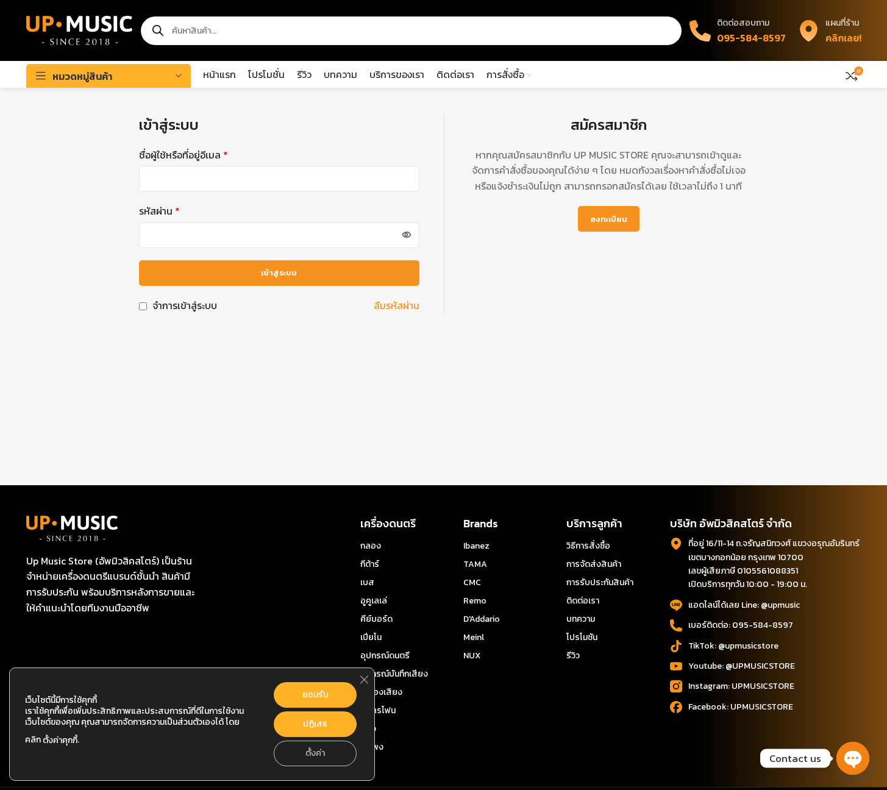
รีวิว (573, 655)
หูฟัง (368, 728)
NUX (471, 655)
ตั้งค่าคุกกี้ (60, 740)
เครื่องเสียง (381, 692)
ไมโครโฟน (378, 710)
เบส (367, 582)
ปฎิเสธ (315, 723)
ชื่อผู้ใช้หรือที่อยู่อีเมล (183, 155)
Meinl (473, 637)
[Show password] (406, 235)
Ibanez (476, 545)
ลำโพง (371, 747)
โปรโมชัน (581, 637)
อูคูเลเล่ (373, 600)
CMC (472, 582)
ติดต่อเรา (582, 600)
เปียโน (371, 637)
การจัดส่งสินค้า (593, 564)
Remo (474, 600)
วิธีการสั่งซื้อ (588, 545)
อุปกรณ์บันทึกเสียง (394, 673)
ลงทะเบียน (608, 219)
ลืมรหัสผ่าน (396, 305)
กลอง (370, 545)
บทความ (580, 619)
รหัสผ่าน (159, 211)
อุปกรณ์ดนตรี (385, 655)
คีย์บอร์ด (376, 619)
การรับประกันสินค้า (599, 582)
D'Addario (481, 619)
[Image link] (72, 527)
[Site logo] (79, 29)
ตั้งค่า (315, 753)
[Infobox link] (829, 30)
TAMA (475, 564)
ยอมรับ (315, 694)
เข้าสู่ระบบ (279, 273)
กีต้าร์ (369, 564)
